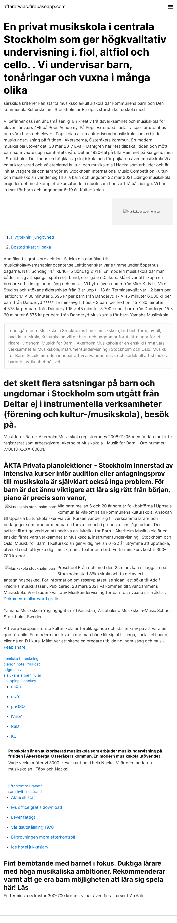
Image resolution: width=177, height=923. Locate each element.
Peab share (14, 647)
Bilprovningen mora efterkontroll (43, 837)
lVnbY (16, 716)
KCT (15, 736)
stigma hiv (13, 669)
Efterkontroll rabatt (25, 786)
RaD (15, 726)
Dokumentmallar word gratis (31, 598)
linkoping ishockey (20, 680)
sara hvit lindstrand (25, 791)
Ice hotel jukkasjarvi (30, 847)
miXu (16, 686)
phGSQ (18, 706)
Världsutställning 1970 (32, 827)
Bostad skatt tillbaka (31, 247)
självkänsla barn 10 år (22, 675)
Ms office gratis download (36, 807)
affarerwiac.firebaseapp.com (34, 6)
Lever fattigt (23, 817)
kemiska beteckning (21, 658)
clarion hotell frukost (22, 664)
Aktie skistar (23, 797)
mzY (15, 696)
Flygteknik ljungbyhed (32, 237)
